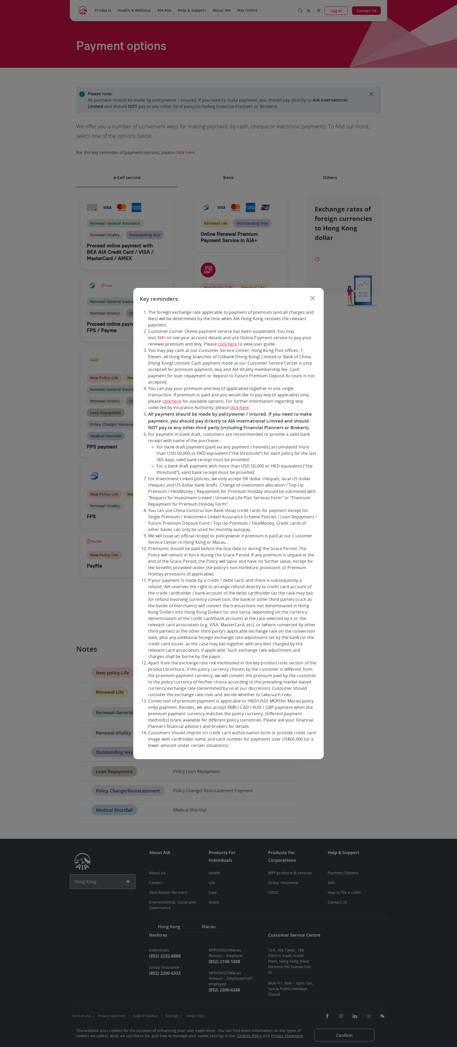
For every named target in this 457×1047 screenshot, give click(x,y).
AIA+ (161, 338)
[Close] (312, 298)
